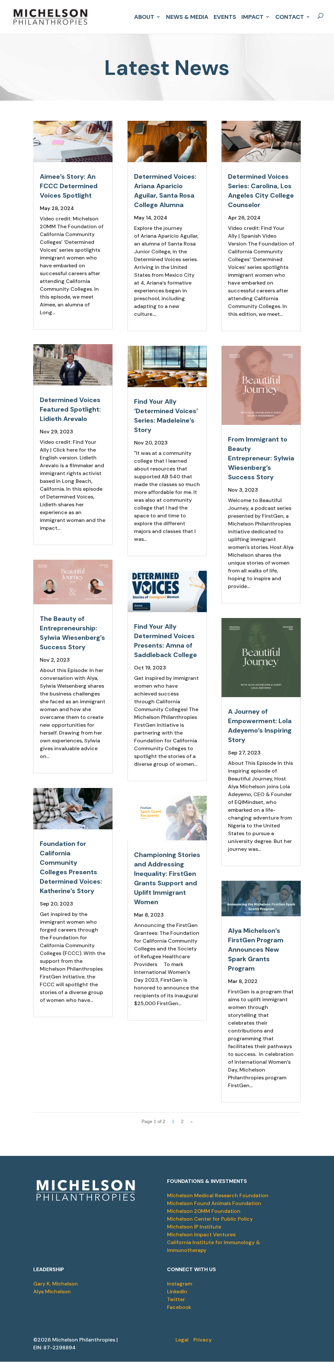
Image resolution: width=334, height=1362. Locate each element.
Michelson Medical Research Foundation (217, 1195)
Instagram (179, 1283)
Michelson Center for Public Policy (210, 1218)
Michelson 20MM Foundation (203, 1211)
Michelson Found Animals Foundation (214, 1203)
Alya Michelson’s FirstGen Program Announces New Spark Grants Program (255, 949)
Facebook (179, 1307)
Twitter (176, 1299)
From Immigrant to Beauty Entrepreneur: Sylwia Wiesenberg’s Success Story (261, 458)
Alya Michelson (52, 1291)
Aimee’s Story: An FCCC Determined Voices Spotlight (69, 186)
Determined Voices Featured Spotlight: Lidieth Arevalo (70, 409)
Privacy (202, 1339)
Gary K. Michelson (55, 1283)
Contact (289, 16)
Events (225, 16)
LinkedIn (177, 1291)
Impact (252, 16)
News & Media (187, 16)
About (144, 16)
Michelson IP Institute (194, 1226)
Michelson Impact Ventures (201, 1234)
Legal (182, 1339)
